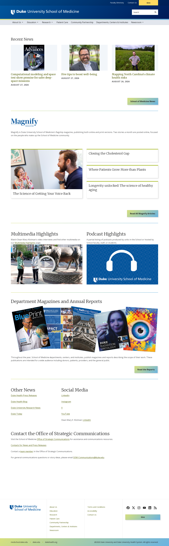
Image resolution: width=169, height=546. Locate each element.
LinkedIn (65, 395)
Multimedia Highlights (25, 242)
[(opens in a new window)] (46, 264)
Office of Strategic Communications (53, 439)
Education (31, 22)
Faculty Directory (117, 2)
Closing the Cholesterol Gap (109, 153)
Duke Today (16, 413)
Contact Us (132, 2)
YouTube (65, 413)
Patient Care (62, 22)
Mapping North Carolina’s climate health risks (133, 76)
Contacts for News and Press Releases (28, 445)
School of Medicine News (142, 101)
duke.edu (36, 542)
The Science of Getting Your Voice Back (42, 194)
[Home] (45, 12)
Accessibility (92, 511)
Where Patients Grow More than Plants (117, 170)
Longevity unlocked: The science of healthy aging (121, 188)
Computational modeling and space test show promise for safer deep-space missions (33, 77)
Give (148, 3)
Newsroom (136, 22)
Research (46, 22)
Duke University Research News (25, 407)
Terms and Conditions (96, 507)
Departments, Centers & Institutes (112, 22)
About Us (16, 22)
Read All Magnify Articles (142, 213)
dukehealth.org (51, 542)
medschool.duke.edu (19, 542)
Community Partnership (82, 22)
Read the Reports (146, 369)
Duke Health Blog (19, 401)
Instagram (66, 401)
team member (26, 451)
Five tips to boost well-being (79, 74)
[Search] (155, 12)
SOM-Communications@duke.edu (88, 457)
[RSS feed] (155, 507)
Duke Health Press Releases (24, 395)
